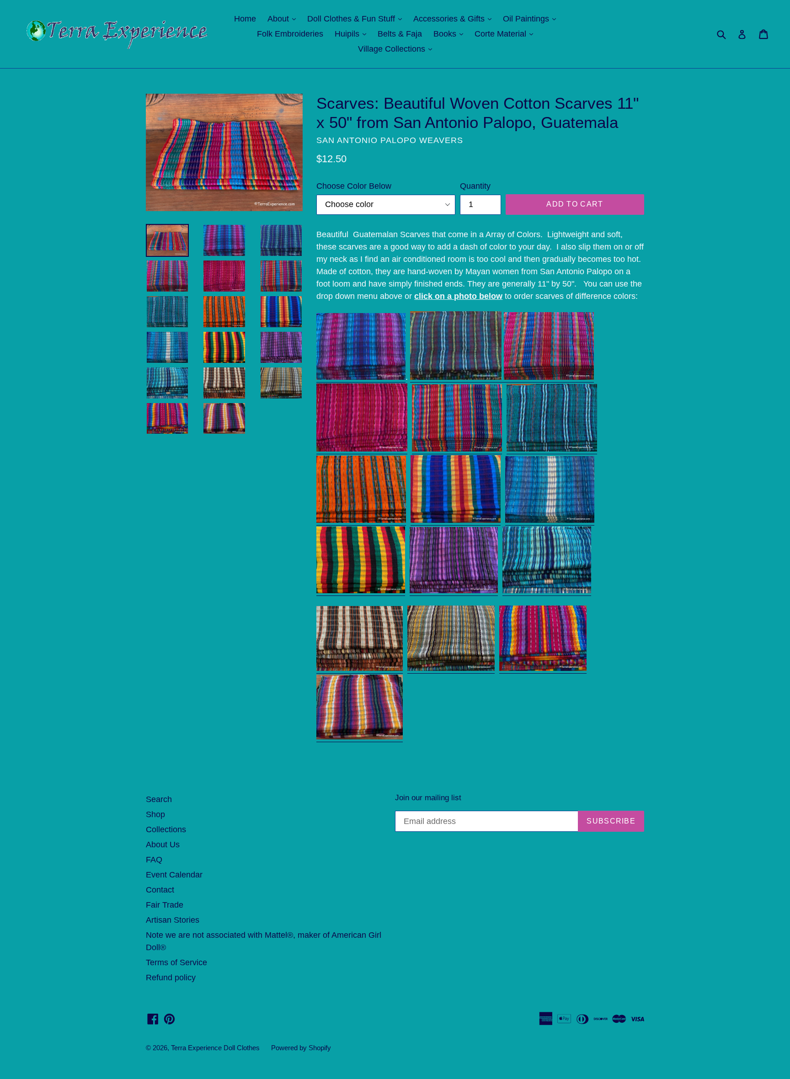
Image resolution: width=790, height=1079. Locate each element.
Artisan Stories (172, 920)
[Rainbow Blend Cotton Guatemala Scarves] (456, 521)
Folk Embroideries (290, 33)
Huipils (353, 33)
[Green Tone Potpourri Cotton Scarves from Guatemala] (451, 669)
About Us (163, 844)
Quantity (475, 186)
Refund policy (171, 977)
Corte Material (506, 33)
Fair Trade (164, 904)
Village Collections (397, 48)
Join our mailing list (428, 797)
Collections (166, 829)
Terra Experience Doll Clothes (215, 1048)
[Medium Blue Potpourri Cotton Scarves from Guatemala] (546, 591)
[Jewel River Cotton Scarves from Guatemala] (549, 377)
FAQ (154, 859)
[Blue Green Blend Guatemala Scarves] (552, 449)
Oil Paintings (531, 18)
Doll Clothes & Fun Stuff (356, 18)
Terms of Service (176, 962)
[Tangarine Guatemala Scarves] (361, 521)
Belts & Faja (400, 33)
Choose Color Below (353, 186)
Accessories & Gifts (454, 18)
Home (245, 18)
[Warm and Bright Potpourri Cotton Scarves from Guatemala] (543, 669)
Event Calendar (174, 874)
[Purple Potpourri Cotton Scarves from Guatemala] (454, 591)
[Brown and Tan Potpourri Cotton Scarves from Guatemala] (359, 737)
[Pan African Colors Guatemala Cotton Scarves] (360, 591)
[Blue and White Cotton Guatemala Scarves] (549, 521)
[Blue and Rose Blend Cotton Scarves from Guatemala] (361, 377)
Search (159, 799)
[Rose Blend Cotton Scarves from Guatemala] (361, 449)
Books (450, 33)
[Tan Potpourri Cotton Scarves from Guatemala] (359, 669)
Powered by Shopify (301, 1048)
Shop (155, 814)
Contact (160, 889)
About (283, 18)
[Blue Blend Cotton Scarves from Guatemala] (457, 377)
